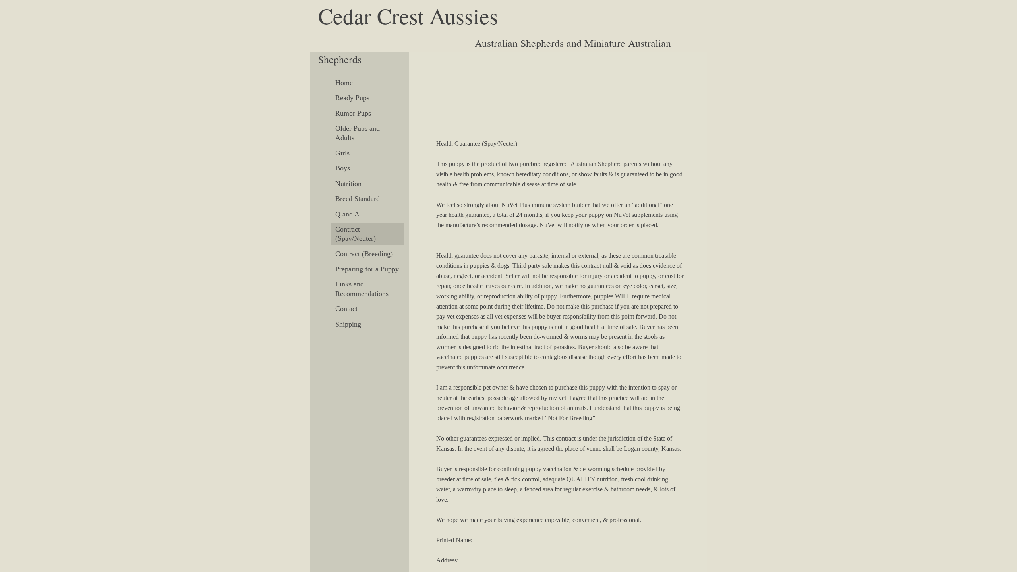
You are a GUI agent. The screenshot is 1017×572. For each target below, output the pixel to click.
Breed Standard (357, 199)
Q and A (347, 214)
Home (344, 83)
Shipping (348, 324)
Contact (346, 309)
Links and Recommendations (362, 288)
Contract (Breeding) (364, 254)
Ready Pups (352, 98)
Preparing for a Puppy (367, 269)
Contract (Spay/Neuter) (355, 233)
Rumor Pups (353, 113)
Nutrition (348, 183)
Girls (342, 153)
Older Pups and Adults (357, 132)
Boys (342, 168)
